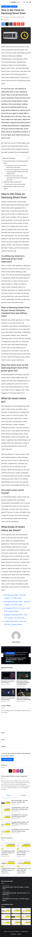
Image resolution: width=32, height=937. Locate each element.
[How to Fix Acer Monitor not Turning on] (8, 675)
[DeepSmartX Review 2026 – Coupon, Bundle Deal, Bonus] (6, 922)
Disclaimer (13, 934)
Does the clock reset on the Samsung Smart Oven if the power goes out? (17, 177)
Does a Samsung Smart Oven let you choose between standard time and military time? (17, 171)
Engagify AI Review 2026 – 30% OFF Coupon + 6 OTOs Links (8, 870)
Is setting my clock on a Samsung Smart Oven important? (16, 166)
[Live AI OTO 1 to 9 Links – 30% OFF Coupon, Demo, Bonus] (16, 916)
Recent (23, 795)
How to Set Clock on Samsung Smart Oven (15, 162)
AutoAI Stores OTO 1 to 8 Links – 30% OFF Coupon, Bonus (24, 870)
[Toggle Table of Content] (27, 158)
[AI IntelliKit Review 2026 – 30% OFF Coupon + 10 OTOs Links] (5, 810)
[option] (16, 655)
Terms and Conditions (14, 931)
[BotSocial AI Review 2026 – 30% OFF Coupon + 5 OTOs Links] (26, 922)
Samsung (14, 6)
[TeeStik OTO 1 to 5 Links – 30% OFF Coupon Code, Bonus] (6, 910)
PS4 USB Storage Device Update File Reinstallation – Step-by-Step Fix (16, 659)
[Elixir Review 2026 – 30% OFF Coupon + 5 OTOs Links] (5, 803)
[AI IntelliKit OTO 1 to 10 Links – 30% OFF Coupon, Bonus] (5, 817)
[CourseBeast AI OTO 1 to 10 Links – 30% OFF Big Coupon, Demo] (16, 922)
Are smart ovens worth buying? (15, 184)
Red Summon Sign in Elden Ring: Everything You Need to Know (23, 682)
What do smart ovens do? (12, 182)
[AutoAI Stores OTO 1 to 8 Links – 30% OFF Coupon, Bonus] (5, 832)
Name (3, 732)
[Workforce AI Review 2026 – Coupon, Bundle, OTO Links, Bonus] (6, 916)
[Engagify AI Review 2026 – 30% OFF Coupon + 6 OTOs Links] (5, 824)
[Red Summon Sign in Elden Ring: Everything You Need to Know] (24, 675)
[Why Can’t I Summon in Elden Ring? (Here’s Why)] (24, 692)
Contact (19, 934)
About (5, 931)
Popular (8, 795)
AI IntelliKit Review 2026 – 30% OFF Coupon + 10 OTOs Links (8, 852)
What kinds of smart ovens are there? (14, 187)
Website (3, 746)
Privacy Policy (24, 931)
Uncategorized (6, 6)
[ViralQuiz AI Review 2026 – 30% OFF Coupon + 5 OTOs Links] (16, 910)
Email (3, 739)
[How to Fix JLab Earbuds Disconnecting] (8, 692)
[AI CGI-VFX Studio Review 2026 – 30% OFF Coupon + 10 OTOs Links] (26, 910)
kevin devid (6, 17)
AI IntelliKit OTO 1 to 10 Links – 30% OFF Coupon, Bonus (23, 852)
